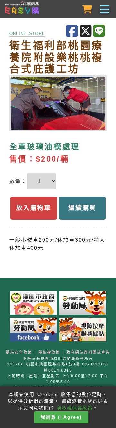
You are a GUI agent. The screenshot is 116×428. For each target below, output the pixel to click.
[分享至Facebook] (73, 31)
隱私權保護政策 (75, 407)
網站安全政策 (19, 352)
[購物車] (87, 9)
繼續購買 (82, 208)
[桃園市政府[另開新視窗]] (33, 304)
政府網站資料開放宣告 (88, 352)
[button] (58, 9)
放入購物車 (33, 208)
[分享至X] (86, 31)
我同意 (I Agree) (61, 417)
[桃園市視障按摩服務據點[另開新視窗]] (82, 331)
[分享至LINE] (100, 31)
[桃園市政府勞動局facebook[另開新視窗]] (33, 331)
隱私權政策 (49, 352)
